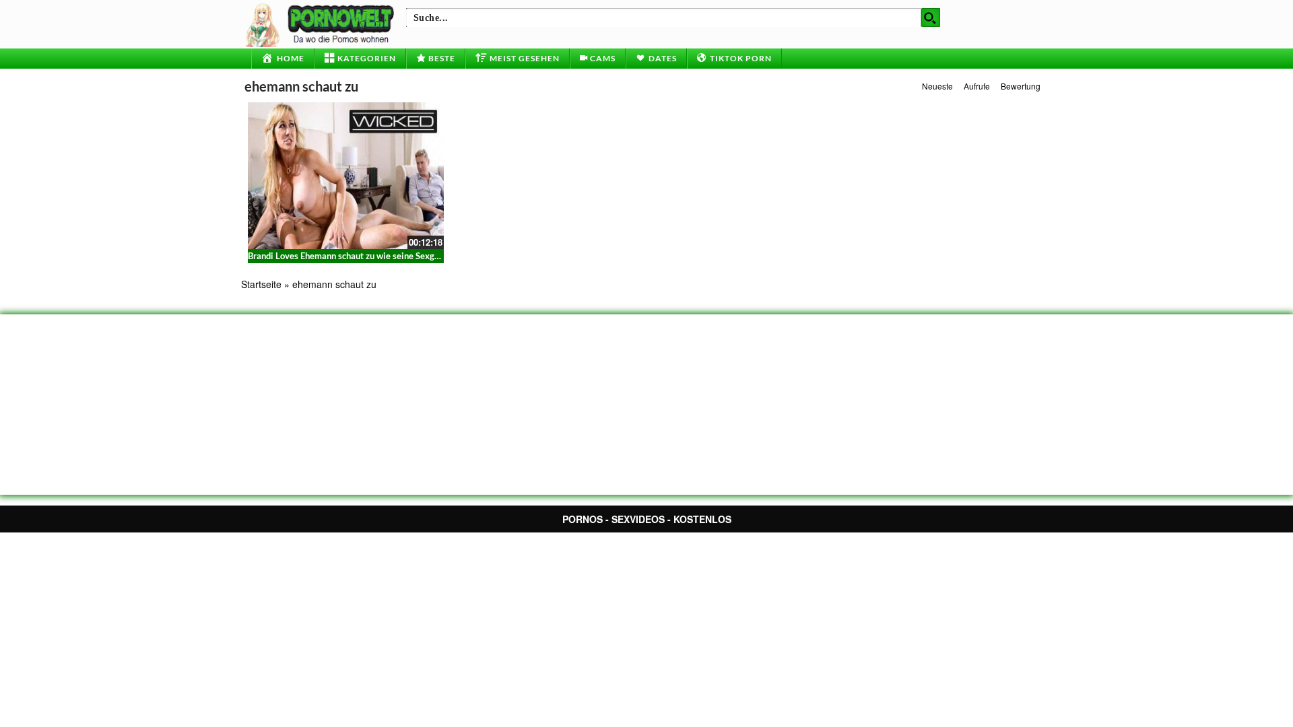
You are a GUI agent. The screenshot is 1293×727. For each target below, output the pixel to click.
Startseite (261, 284)
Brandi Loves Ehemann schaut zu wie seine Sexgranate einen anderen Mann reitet (407, 255)
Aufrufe (977, 86)
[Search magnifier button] (930, 17)
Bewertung (1020, 86)
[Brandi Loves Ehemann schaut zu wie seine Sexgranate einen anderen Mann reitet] (346, 175)
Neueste (937, 86)
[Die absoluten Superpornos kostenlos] (321, 23)
